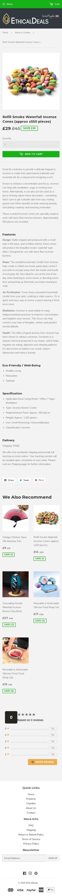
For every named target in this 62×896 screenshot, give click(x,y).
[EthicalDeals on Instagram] (30, 873)
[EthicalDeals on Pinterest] (36, 873)
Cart (57, 4)
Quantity (6, 138)
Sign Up (52, 858)
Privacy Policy (31, 843)
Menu (10, 4)
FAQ (31, 825)
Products (31, 798)
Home (5, 32)
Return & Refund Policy (31, 834)
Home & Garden (22, 32)
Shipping (31, 830)
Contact (31, 812)
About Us (31, 808)
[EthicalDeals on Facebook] (24, 873)
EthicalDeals (32, 883)
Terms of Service (31, 839)
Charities (31, 803)
